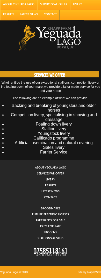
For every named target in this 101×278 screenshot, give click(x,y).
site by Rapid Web (89, 272)
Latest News (29, 14)
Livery (77, 4)
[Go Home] (50, 36)
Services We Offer (53, 4)
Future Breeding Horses (50, 214)
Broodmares (50, 208)
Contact (50, 14)
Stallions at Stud (50, 238)
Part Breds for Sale (50, 220)
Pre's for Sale (50, 226)
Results (8, 14)
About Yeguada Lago (18, 4)
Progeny (50, 232)
